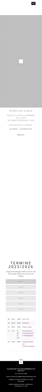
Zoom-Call (25, 319)
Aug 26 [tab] (20, 287)
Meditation (25, 323)
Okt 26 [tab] (21, 298)
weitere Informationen (21, 173)
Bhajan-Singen (27, 327)
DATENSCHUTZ (19, 386)
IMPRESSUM (29, 384)
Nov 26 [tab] (21, 304)
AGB (26, 386)
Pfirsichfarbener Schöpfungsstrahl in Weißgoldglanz (28, 333)
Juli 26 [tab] (21, 281)
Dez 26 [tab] (21, 309)
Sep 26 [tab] (20, 292)
